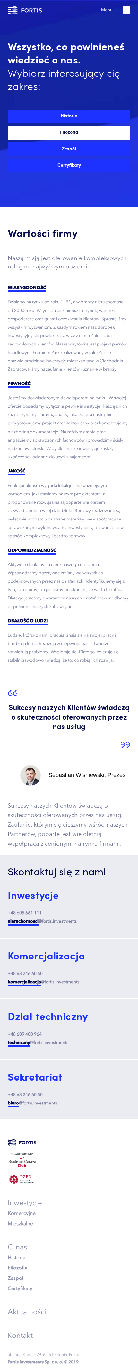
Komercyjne (22, 1213)
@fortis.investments (42, 921)
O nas (17, 1246)
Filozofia (17, 1267)
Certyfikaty (20, 1288)
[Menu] (126, 10)
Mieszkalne (20, 1223)
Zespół (15, 1278)
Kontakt (20, 1335)
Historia (16, 1257)
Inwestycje (25, 1202)
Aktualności (27, 1311)
